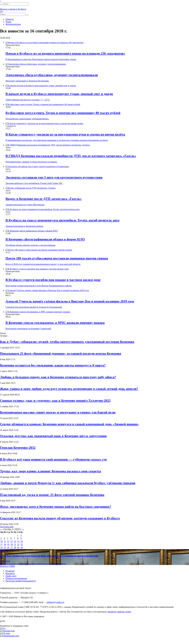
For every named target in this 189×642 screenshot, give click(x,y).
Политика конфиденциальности (21, 581)
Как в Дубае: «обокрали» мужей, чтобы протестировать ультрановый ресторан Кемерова (67, 341)
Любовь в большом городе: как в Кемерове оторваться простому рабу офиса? (58, 377)
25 (5, 547)
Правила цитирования (16, 578)
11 (5, 541)
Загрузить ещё (6, 526)
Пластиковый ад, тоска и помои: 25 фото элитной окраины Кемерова (52, 495)
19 (8, 544)
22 (18, 544)
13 (12, 541)
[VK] (5, 633)
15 (18, 541)
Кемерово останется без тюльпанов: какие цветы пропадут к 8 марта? (53, 365)
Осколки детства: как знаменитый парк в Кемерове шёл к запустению (53, 436)
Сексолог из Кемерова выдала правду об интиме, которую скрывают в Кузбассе (60, 518)
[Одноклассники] (9, 636)
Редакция (10, 571)
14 (15, 541)
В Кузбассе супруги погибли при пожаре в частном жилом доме (53, 280)
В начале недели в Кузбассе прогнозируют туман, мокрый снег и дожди (59, 94)
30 (21, 547)
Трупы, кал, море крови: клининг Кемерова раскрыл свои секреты (50, 471)
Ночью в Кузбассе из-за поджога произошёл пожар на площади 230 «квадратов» (65, 53)
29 (18, 547)
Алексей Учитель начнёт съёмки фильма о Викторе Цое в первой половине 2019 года (70, 301)
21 (15, 544)
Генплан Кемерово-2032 (17, 447)
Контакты (10, 573)
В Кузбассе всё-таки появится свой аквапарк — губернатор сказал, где (53, 459)
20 (12, 544)
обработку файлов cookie (119, 611)
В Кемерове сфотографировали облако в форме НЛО (45, 239)
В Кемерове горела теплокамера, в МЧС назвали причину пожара (55, 322)
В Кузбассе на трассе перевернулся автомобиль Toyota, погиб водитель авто (62, 220)
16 (21, 541)
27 (12, 547)
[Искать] (1, 4)
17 (1, 544)
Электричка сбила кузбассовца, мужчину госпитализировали (52, 75)
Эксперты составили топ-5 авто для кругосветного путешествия (54, 177)
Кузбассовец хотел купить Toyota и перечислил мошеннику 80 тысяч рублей (63, 113)
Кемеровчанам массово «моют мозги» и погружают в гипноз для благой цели (57, 412)
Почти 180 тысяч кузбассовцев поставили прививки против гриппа (57, 258)
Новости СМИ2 (7, 566)
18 (5, 544)
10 (1, 541)
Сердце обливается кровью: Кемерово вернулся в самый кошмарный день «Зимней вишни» (69, 424)
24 (1, 547)
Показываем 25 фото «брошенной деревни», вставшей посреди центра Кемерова (60, 353)
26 (8, 547)
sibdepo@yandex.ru (55, 602)
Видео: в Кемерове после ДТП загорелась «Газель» (44, 199)
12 (8, 541)
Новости (10, 19)
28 (15, 547)
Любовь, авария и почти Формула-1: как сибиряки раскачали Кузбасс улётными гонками (67, 483)
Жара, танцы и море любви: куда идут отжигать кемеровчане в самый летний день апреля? (69, 389)
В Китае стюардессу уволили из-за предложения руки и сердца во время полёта (65, 134)
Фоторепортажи (13, 24)
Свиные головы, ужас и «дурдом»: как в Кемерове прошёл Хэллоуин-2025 (55, 400)
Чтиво (8, 22)
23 (21, 544)
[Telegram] (7, 631)
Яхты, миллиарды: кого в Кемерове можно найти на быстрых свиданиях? (55, 506)
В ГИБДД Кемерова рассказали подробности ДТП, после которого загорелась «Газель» (71, 156)
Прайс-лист (11, 576)
